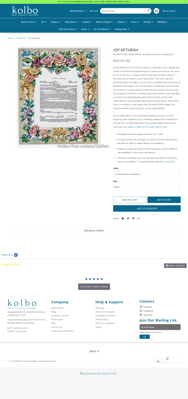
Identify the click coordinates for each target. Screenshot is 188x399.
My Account (57, 319)
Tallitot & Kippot (104, 21)
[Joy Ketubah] (58, 97)
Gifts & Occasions (68, 29)
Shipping (99, 308)
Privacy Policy (102, 319)
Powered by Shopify (47, 361)
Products (21, 38)
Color (116, 168)
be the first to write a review (94, 287)
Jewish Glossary (17, 331)
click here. (170, 161)
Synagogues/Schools (105, 315)
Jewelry (86, 21)
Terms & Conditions (105, 323)
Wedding (162, 21)
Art (43, 21)
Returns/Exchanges (104, 311)
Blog (53, 311)
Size (115, 181)
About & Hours (29, 21)
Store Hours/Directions (62, 331)
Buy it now (164, 199)
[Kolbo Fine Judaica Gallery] (25, 11)
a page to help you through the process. (146, 127)
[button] (175, 265)
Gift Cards (93, 11)
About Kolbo (57, 308)
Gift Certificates (17, 328)
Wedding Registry (77, 11)
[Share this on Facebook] (127, 218)
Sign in (173, 11)
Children (122, 21)
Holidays (56, 21)
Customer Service (60, 315)
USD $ (94, 351)
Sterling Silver (122, 29)
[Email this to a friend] (138, 218)
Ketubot (148, 21)
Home (10, 38)
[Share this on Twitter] (122, 218)
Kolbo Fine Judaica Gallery (25, 361)
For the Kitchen (102, 29)
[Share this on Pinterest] (133, 218)
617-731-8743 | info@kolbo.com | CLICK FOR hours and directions (94, 2)
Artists (135, 21)
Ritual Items (71, 21)
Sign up (165, 11)
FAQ (53, 323)
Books (85, 29)
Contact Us (56, 327)
